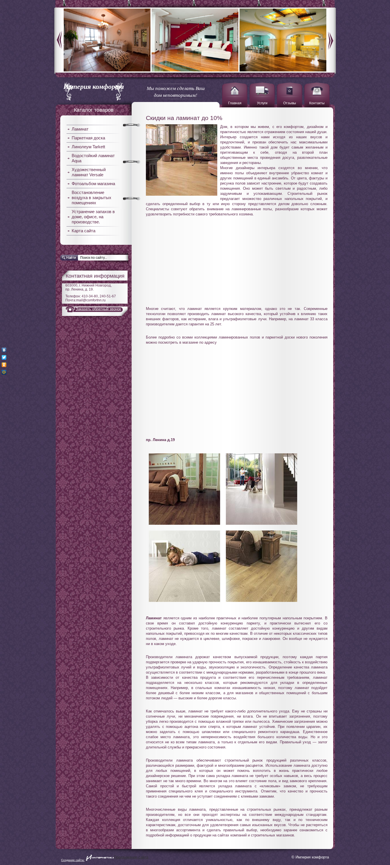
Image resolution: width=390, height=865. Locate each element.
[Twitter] (4, 357)
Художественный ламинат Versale (89, 172)
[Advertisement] (236, 258)
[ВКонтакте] (4, 350)
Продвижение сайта (131, 857)
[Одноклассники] (4, 365)
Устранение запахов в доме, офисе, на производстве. (93, 216)
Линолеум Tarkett (88, 146)
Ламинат (80, 129)
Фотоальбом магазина (93, 183)
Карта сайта (83, 230)
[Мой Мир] (4, 372)
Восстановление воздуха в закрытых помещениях (91, 197)
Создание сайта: (73, 860)
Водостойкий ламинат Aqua (93, 158)
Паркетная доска (88, 137)
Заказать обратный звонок (98, 309)
